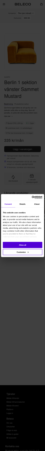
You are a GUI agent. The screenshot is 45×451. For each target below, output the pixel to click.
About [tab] (36, 204)
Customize (21, 252)
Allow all (22, 245)
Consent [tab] (8, 204)
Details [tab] (22, 204)
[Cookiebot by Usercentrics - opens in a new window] (32, 197)
